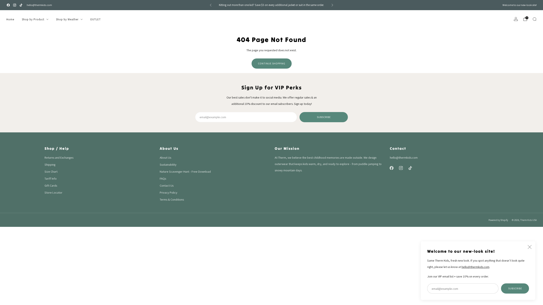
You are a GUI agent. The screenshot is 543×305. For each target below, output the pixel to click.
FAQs (163, 178)
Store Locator (53, 192)
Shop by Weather (67, 19)
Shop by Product (33, 19)
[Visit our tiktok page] (21, 5)
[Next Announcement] (332, 5)
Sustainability (168, 164)
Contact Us (167, 185)
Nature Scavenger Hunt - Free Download (185, 171)
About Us (165, 157)
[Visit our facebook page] (8, 5)
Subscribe (515, 288)
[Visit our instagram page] (14, 5)
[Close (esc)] (529, 247)
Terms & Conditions (172, 199)
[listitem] (271, 5)
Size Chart (51, 171)
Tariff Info (51, 178)
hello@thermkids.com (39, 5)
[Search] (534, 19)
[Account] (516, 19)
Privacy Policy (168, 192)
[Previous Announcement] (210, 5)
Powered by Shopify (498, 220)
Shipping (50, 164)
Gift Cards (51, 185)
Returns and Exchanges (59, 157)
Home (10, 19)
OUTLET (95, 19)
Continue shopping (271, 63)
